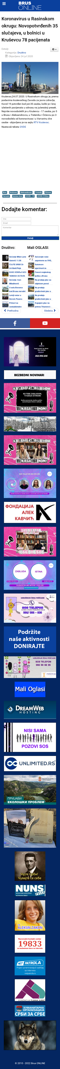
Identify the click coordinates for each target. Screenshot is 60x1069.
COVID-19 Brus (43, 196)
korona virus (17, 196)
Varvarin (6, 196)
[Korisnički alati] (54, 49)
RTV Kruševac (41, 122)
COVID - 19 (30, 196)
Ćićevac (48, 192)
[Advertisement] (30, 160)
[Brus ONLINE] (30, 5)
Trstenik (38, 192)
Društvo (22, 52)
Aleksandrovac (26, 192)
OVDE (23, 126)
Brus (4, 192)
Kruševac (13, 192)
